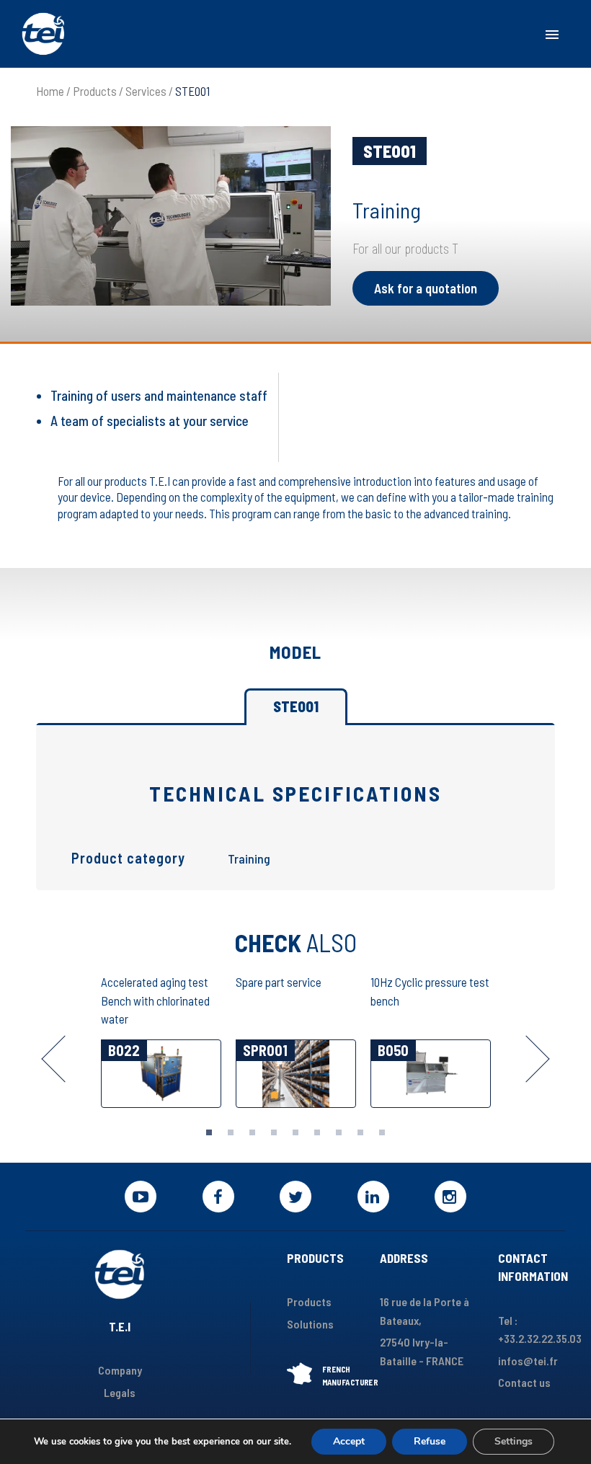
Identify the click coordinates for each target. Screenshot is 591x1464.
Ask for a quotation (425, 288)
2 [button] (230, 1132)
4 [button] (274, 1132)
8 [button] (360, 1132)
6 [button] (317, 1132)
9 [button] (382, 1132)
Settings (513, 1441)
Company (120, 1370)
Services (145, 91)
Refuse (429, 1441)
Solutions (310, 1324)
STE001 (296, 706)
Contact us (524, 1382)
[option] (161, 1042)
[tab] (209, 1132)
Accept (349, 1441)
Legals (119, 1392)
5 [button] (295, 1132)
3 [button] (252, 1132)
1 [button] (209, 1132)
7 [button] (339, 1132)
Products (95, 91)
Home (50, 91)
